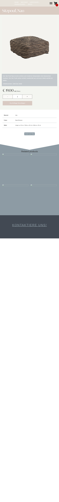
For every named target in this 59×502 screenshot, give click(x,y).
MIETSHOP (24, 2)
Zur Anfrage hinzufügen (17, 103)
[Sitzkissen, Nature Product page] (15, 167)
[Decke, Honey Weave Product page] (43, 197)
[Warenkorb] (55, 3)
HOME (17, 2)
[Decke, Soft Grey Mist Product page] (15, 197)
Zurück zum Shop (29, 134)
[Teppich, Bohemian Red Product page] (43, 167)
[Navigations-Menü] (51, 3)
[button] (25, 4)
